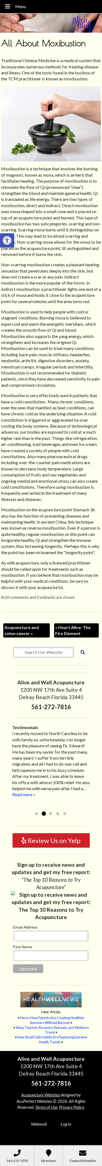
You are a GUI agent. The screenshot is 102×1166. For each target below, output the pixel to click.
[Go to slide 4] (57, 814)
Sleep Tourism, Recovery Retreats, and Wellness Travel (52, 1030)
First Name (22, 947)
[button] (7, 240)
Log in (66, 1123)
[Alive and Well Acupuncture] (51, 24)
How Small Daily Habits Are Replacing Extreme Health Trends (52, 1039)
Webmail (39, 1123)
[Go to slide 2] (43, 814)
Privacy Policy (71, 1107)
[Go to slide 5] (64, 814)
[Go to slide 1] (36, 814)
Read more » (51, 806)
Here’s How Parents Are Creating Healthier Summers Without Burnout (52, 1020)
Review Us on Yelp (53, 840)
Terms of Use (46, 1107)
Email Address (25, 927)
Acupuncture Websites (40, 1094)
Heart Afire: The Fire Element (73, 630)
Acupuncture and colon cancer (21, 630)
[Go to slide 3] (50, 814)
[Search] (82, 652)
